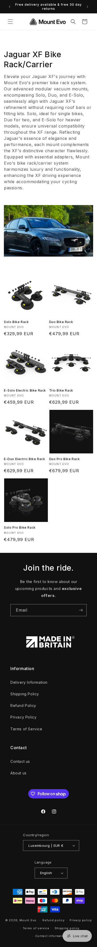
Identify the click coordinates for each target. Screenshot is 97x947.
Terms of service (36, 928)
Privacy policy (81, 920)
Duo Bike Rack (61, 322)
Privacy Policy (23, 717)
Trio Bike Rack (61, 390)
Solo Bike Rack (16, 322)
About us (18, 773)
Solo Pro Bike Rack (20, 527)
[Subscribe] (80, 610)
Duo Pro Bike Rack (64, 459)
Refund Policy (23, 705)
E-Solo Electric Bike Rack (25, 390)
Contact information (51, 936)
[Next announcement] (87, 6)
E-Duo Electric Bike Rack (24, 459)
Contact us (20, 761)
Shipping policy (67, 928)
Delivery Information (29, 682)
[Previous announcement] (9, 6)
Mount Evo (27, 920)
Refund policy (53, 920)
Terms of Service (26, 729)
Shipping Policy (24, 694)
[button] (10, 21)
